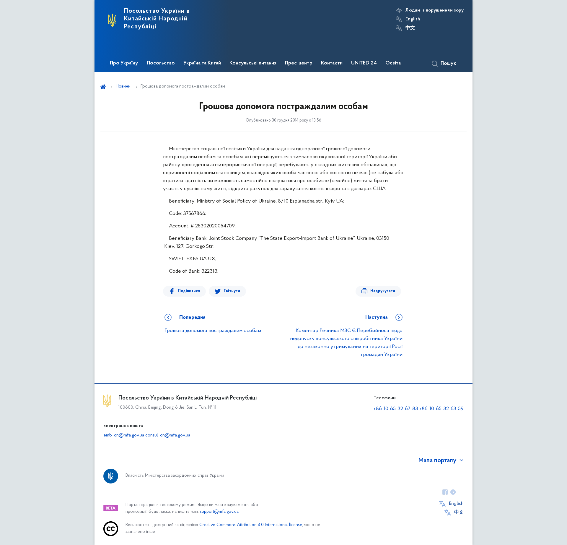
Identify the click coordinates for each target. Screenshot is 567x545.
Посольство (161, 63)
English (412, 19)
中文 (410, 28)
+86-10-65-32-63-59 (441, 409)
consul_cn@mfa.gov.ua (167, 435)
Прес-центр (298, 63)
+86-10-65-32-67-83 (396, 409)
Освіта (393, 63)
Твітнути (232, 291)
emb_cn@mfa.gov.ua (123, 435)
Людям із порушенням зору (434, 10)
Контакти (332, 63)
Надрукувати (382, 291)
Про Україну (124, 63)
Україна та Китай (202, 63)
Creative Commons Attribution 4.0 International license (250, 525)
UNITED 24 (364, 63)
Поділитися (189, 291)
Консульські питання (252, 63)
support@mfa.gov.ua (219, 512)
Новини (123, 86)
